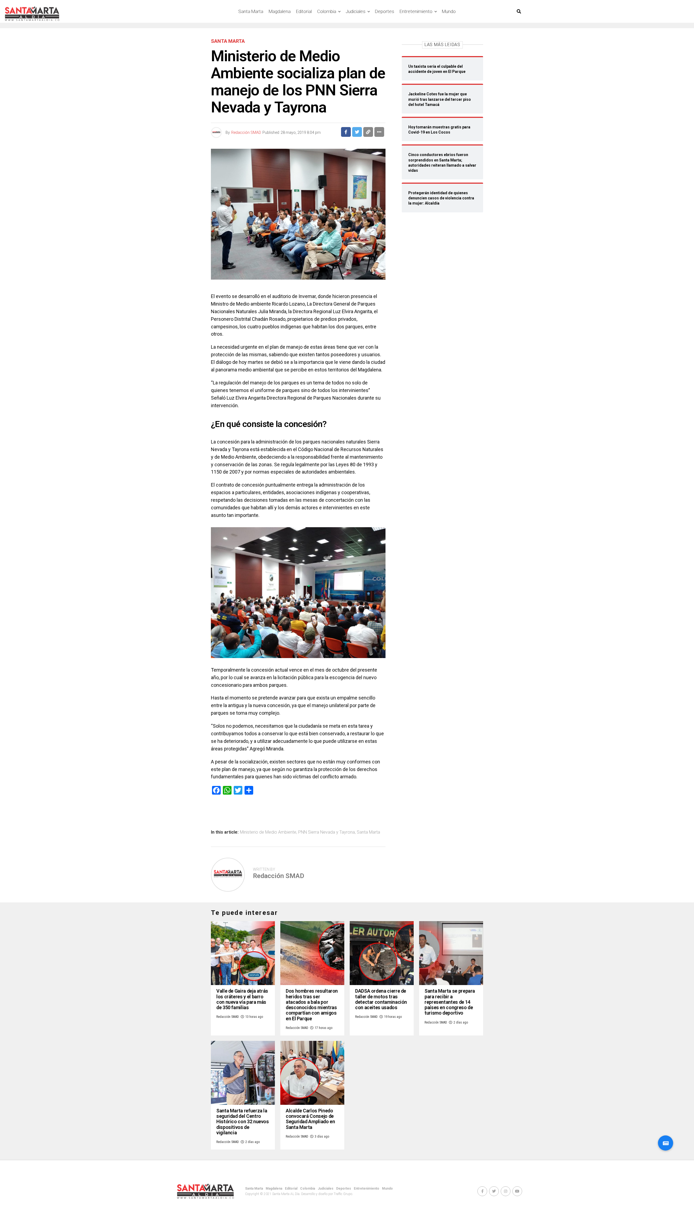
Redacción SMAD (246, 132)
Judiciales (355, 11)
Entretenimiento (416, 11)
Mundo (449, 11)
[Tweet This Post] (357, 132)
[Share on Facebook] (346, 132)
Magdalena (280, 11)
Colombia (326, 11)
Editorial (304, 11)
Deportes (384, 11)
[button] (665, 1143)
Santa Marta (250, 11)
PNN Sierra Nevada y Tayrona (326, 832)
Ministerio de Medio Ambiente (268, 832)
